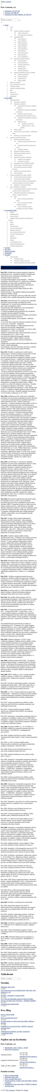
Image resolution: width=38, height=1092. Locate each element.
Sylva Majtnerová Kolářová (25, 35)
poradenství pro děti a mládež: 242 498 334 (18, 14)
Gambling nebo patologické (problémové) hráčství (21, 219)
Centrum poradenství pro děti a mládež (24, 262)
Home (6, 25)
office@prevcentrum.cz (12, 1049)
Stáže (15, 196)
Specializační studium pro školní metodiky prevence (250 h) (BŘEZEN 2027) (24, 189)
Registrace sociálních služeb (17, 88)
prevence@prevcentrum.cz (28, 1062)
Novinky (7, 248)
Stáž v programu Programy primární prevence (24, 203)
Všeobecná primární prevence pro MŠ (26, 142)
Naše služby (8, 98)
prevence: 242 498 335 (12, 13)
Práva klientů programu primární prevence (22, 168)
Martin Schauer (22, 80)
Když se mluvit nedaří (7, 1014)
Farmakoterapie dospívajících (10, 1004)
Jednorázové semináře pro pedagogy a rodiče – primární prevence (23, 193)
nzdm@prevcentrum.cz (27, 1067)
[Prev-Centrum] (6, 1)
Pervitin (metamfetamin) (17, 234)
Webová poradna (10, 251)
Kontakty (7, 255)
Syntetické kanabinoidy (16, 246)
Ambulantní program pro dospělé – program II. (26, 110)
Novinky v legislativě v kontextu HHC (13, 995)
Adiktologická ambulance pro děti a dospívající (26, 118)
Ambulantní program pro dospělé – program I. (26, 107)
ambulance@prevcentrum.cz (28, 1056)
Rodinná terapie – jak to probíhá (27, 126)
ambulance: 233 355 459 (12, 11)
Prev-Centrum (10, 1090)
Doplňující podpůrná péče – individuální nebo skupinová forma (26, 114)
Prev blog (8, 249)
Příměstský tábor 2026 (8, 987)
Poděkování (13, 96)
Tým (11, 29)
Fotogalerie (8, 253)
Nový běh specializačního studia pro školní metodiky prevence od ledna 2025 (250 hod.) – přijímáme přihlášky (18, 1000)
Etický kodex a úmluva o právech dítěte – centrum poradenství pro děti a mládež (24, 182)
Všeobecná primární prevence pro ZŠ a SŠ (26, 146)
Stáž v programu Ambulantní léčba (24, 199)
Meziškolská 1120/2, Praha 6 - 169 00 (16, 1048)
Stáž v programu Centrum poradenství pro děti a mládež (24, 207)
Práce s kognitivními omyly (9, 1018)
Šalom (26, 1090)
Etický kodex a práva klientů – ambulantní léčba (24, 132)
